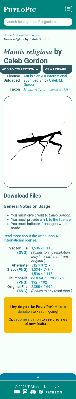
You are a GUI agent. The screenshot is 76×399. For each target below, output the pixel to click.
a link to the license (55, 219)
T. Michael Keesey (41, 387)
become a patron (27, 319)
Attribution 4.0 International (45, 76)
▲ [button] (38, 377)
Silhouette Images (27, 35)
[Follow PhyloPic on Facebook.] (41, 392)
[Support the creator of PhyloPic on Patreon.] (54, 392)
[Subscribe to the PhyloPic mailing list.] (17, 392)
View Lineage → (57, 69)
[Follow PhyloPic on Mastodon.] (25, 392)
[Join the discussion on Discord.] (33, 392)
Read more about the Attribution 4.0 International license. (32, 238)
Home (8, 35)
